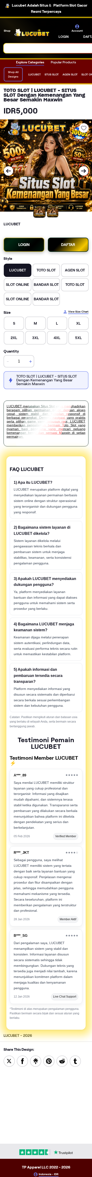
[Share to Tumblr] (75, 1061)
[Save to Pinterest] (48, 1061)
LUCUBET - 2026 (18, 1035)
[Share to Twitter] (9, 1061)
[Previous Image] (8, 171)
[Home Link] (32, 32)
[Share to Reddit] (62, 1061)
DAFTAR (68, 245)
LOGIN (64, 37)
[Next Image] (83, 171)
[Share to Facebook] (22, 1061)
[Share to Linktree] (35, 1061)
